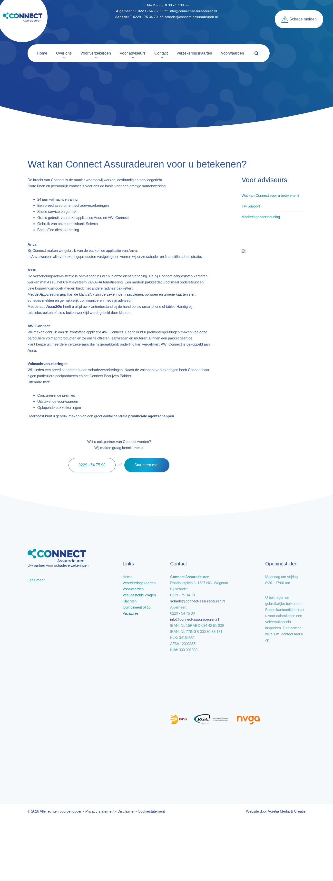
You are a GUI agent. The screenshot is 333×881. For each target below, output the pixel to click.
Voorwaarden (232, 53)
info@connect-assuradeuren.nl (193, 11)
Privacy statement (99, 811)
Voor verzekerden (95, 53)
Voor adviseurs (133, 53)
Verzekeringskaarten (194, 53)
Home (42, 53)
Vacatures (131, 613)
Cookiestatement (151, 811)
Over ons (64, 53)
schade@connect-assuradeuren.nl (191, 17)
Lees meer (36, 580)
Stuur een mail (146, 465)
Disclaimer (126, 811)
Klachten (130, 601)
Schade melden (302, 19)
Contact (161, 53)
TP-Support (251, 206)
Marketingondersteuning (261, 217)
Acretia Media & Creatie (286, 811)
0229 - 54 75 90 (92, 465)
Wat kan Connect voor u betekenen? (270, 195)
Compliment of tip (136, 607)
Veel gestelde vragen (139, 595)
